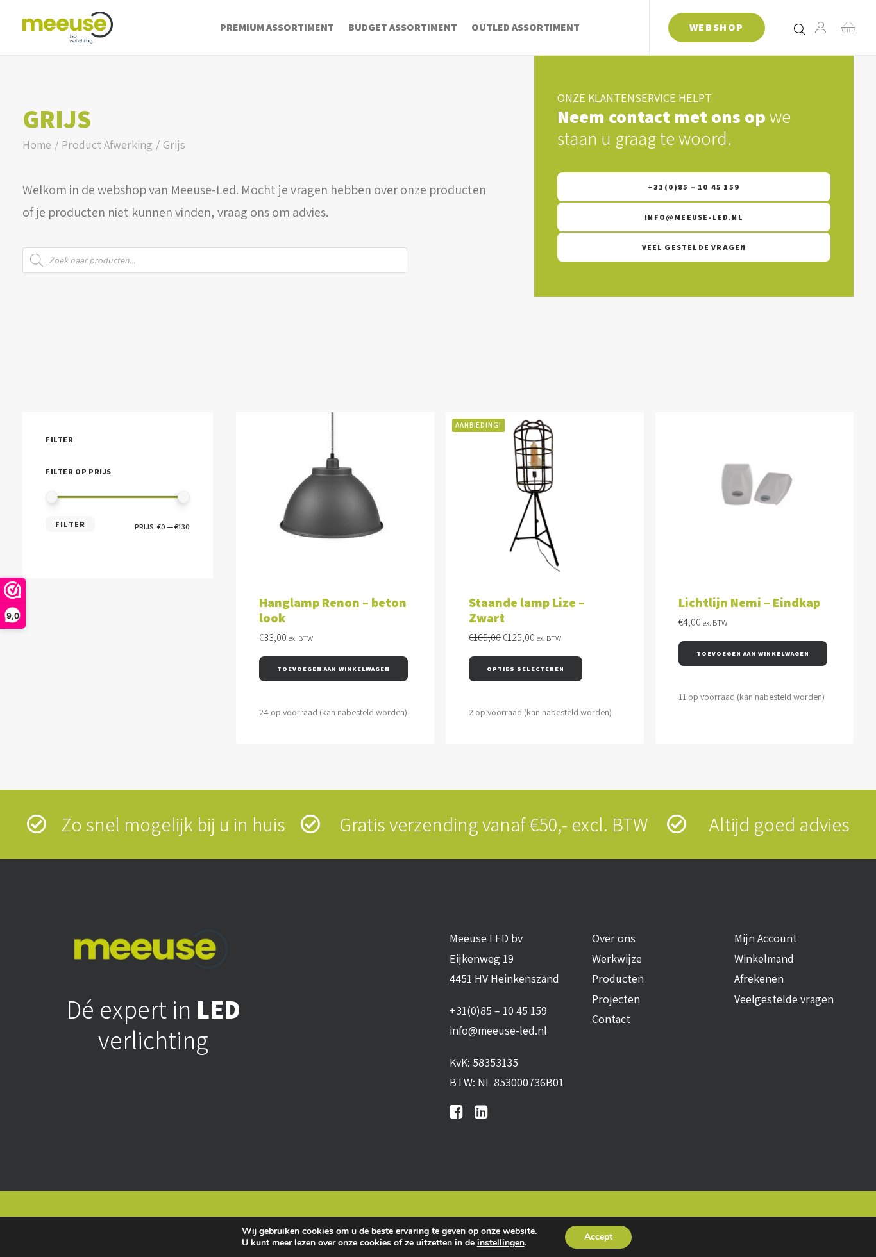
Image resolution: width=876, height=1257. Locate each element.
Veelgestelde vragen (784, 999)
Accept (598, 1237)
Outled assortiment (525, 27)
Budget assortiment (402, 27)
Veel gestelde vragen (694, 247)
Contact (611, 1018)
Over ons (614, 938)
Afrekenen (759, 978)
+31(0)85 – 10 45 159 (694, 187)
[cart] (844, 27)
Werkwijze (617, 958)
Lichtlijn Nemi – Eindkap (749, 602)
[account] (820, 27)
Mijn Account (765, 938)
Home (36, 144)
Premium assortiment (277, 27)
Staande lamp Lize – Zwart (527, 610)
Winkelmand (764, 958)
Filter (70, 524)
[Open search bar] (800, 29)
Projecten (616, 999)
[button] (333, 668)
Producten (618, 978)
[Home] (153, 949)
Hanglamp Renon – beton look (333, 610)
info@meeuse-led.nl (693, 217)
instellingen (501, 1243)
